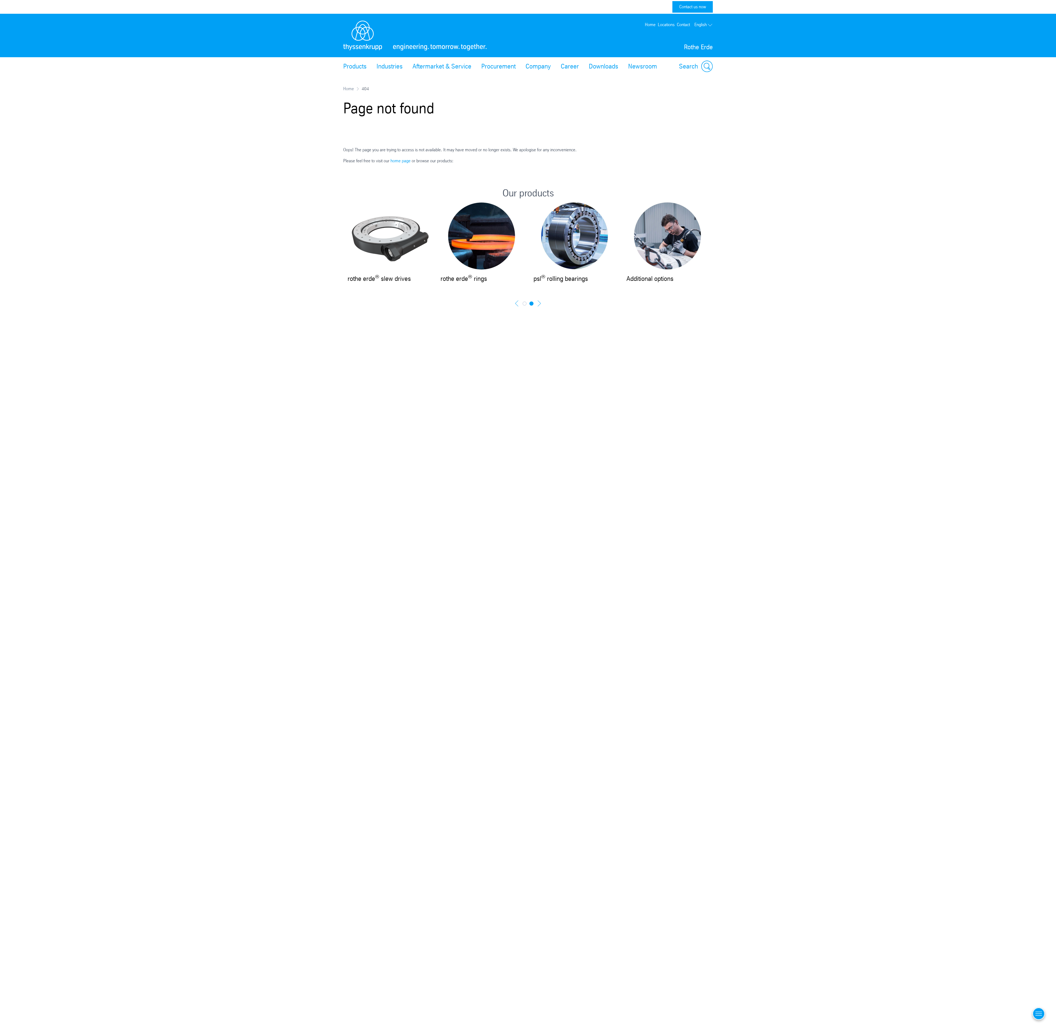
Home (650, 24)
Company (538, 66)
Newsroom (642, 66)
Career (570, 66)
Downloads (603, 66)
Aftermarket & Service (442, 66)
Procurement (498, 66)
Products (355, 66)
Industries (389, 66)
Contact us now (692, 6)
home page (401, 160)
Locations (666, 24)
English (700, 24)
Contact (683, 24)
